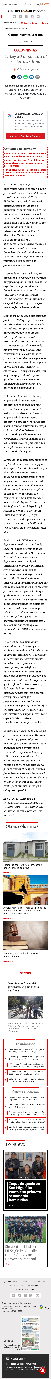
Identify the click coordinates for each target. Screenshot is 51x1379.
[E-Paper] (44, 4)
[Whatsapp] (25, 77)
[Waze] (47, 1307)
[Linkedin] (31, 77)
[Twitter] (13, 77)
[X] (21, 16)
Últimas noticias (25, 1092)
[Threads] (15, 16)
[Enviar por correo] (37, 77)
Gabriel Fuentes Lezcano (25, 34)
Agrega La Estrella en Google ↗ (25, 136)
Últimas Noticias (29, 23)
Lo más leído (25, 1044)
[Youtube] (38, 16)
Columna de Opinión (27, 69)
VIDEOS (25, 973)
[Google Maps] (41, 1307)
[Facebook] (26, 16)
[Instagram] (32, 16)
